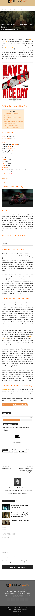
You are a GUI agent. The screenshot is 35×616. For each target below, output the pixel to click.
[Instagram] (13, 599)
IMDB (3, 182)
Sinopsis (7, 119)
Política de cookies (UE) (24, 608)
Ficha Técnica (8, 115)
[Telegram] (14, 34)
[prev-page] (3, 528)
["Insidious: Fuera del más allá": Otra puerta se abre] (6, 507)
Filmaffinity (5, 178)
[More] (22, 34)
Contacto (24, 609)
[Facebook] (3, 34)
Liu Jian (16, 451)
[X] (7, 34)
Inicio (2, 9)
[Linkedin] (10, 34)
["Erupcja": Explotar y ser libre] (6, 522)
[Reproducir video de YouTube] (17, 198)
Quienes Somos (17, 609)
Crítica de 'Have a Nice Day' (11, 113)
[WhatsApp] (18, 34)
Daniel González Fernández (9, 29)
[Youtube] (26, 599)
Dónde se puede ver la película (13, 121)
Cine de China (18, 449)
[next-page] (5, 528)
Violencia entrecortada (9, 123)
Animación (11, 449)
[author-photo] (17, 485)
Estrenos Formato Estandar (16, 9)
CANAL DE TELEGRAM (20, 405)
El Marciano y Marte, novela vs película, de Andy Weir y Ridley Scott (26, 470)
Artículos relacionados (8, 501)
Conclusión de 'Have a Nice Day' (12, 127)
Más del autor (19, 501)
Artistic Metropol (6, 468)
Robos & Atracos (22, 451)
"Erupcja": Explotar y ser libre (20, 520)
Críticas (6, 9)
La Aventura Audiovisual (7, 451)
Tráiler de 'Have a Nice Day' (13, 117)
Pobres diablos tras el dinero (11, 125)
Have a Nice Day (26, 449)
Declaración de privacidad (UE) (11, 608)
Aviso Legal (9, 609)
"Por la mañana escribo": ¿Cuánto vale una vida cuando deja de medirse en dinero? (21, 514)
